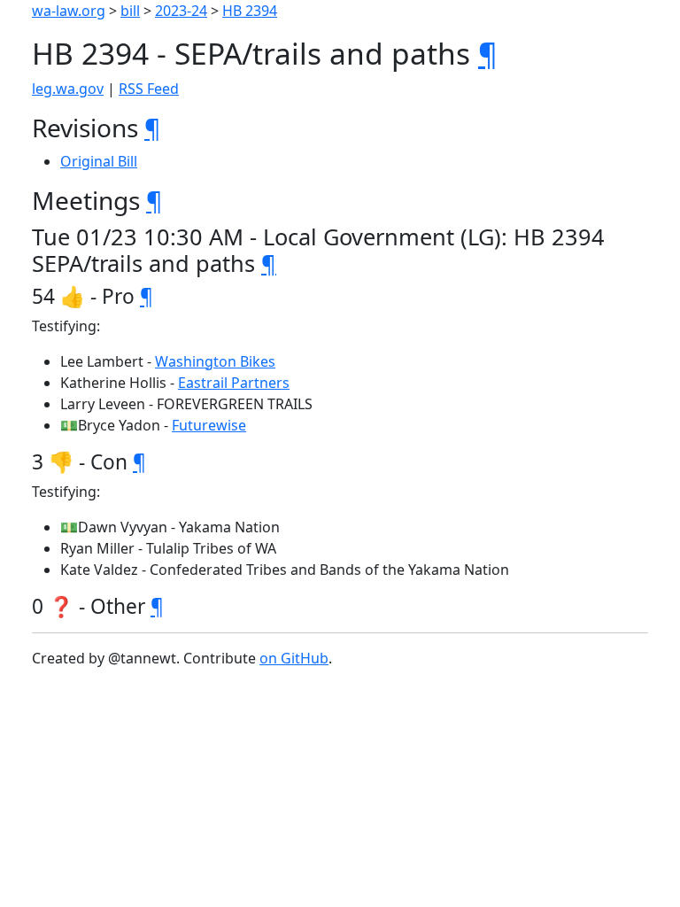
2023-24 (181, 10)
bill (130, 10)
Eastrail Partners (234, 382)
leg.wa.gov (68, 88)
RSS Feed (149, 88)
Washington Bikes (215, 361)
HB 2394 (249, 10)
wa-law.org (68, 10)
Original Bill (98, 161)
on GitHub (293, 658)
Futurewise (209, 425)
